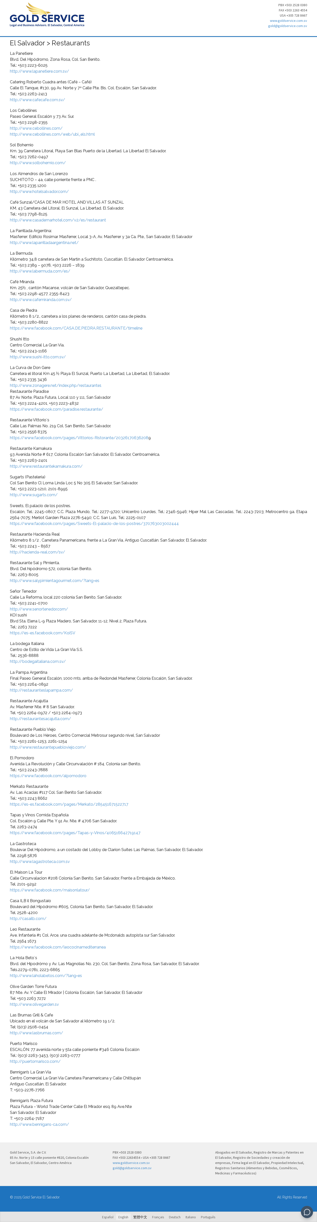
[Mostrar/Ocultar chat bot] (307, 1212)
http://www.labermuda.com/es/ (40, 271)
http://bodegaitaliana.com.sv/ (38, 661)
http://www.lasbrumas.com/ (36, 1033)
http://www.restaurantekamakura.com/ (46, 466)
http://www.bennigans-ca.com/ (39, 1124)
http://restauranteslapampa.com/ (41, 690)
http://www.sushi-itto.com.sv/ (38, 357)
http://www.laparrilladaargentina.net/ (44, 242)
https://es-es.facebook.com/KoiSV (42, 633)
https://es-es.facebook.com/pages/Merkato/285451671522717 (69, 804)
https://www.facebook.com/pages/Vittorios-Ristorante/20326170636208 (79, 437)
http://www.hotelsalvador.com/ (39, 191)
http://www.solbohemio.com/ (38, 162)
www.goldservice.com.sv (288, 20)
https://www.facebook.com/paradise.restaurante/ (56, 409)
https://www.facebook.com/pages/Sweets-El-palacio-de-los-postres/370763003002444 (94, 523)
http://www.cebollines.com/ (36, 128)
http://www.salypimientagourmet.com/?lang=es (54, 580)
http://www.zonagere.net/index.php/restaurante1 (56, 385)
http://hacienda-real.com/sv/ (37, 552)
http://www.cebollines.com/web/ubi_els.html (52, 134)
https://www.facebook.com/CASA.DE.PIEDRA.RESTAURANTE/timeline (76, 328)
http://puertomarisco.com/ (35, 1061)
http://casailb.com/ (28, 918)
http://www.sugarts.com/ (34, 494)
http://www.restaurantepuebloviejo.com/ (48, 747)
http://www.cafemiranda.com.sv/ (41, 299)
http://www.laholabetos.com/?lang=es (46, 975)
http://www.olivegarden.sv (34, 1004)
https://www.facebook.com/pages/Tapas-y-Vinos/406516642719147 (75, 832)
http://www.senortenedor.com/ (39, 609)
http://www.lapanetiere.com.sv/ (39, 71)
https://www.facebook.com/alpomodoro (48, 775)
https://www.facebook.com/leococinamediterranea (58, 947)
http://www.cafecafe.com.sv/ (37, 99)
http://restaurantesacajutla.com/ (40, 718)
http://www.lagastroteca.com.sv (40, 861)
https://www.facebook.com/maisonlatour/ (50, 890)
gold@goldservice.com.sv (287, 26)
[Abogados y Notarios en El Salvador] (47, 24)
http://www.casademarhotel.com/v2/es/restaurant (58, 220)
